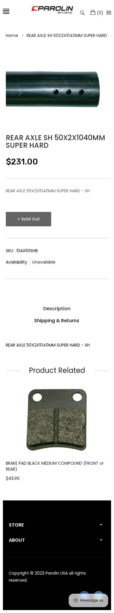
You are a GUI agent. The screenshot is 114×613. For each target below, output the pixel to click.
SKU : (22, 251)
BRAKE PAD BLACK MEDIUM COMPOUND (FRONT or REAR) (55, 466)
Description (56, 308)
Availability (16, 262)
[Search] (83, 12)
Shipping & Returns (56, 320)
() (100, 13)
